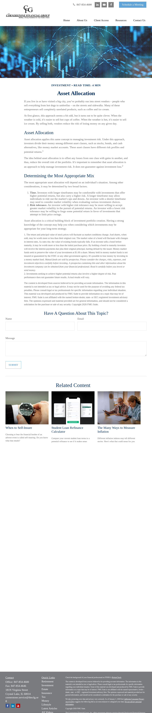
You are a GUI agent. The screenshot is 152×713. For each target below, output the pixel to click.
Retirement (47, 681)
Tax (44, 696)
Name (8, 318)
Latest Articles (49, 708)
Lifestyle (46, 704)
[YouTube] (104, 4)
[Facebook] (111, 4)
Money (45, 700)
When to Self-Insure (18, 428)
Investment (47, 685)
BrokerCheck (116, 677)
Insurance (47, 693)
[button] (66, 20)
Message (10, 338)
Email (80, 318)
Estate (45, 689)
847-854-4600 (84, 4)
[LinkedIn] (97, 4)
